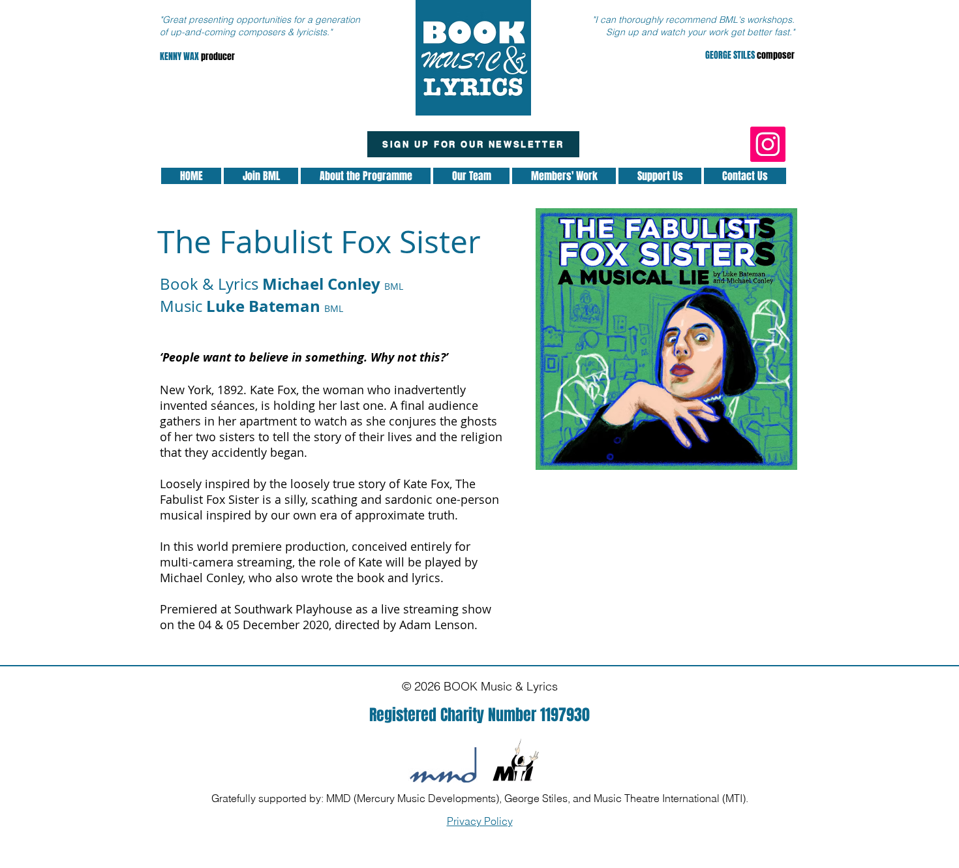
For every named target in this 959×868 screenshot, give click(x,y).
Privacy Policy (480, 821)
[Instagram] (767, 144)
